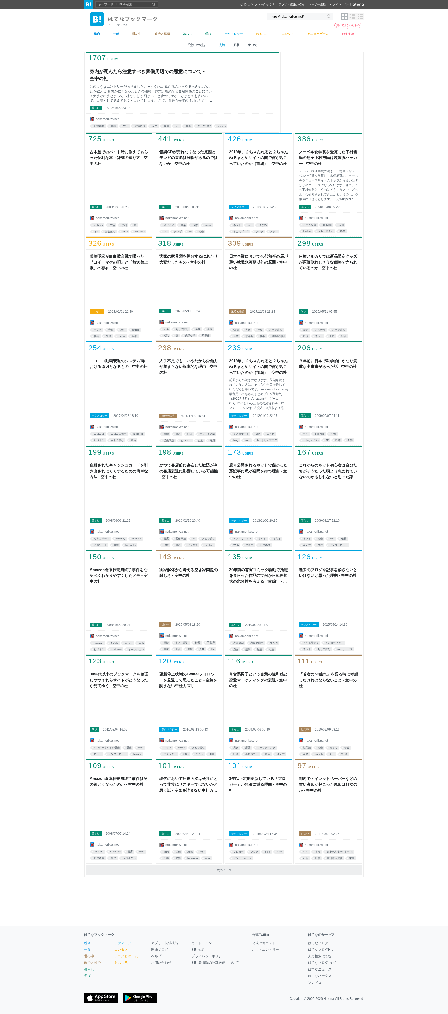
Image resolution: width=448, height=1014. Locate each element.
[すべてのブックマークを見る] (119, 185)
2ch (250, 225)
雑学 (116, 545)
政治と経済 (237, 311)
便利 (124, 225)
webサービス (345, 649)
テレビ (178, 231)
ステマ (274, 231)
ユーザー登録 (317, 4)
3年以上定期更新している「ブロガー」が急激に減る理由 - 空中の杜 (258, 784)
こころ (199, 754)
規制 (247, 649)
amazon (98, 642)
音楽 (183, 225)
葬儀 (166, 126)
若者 (346, 747)
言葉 (267, 754)
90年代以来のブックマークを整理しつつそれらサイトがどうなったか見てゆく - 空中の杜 (119, 680)
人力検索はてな (320, 956)
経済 (305, 336)
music (208, 225)
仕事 (262, 336)
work (207, 858)
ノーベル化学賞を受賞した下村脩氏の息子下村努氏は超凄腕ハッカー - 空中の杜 (328, 158)
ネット (237, 225)
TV (190, 231)
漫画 (236, 649)
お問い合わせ (161, 963)
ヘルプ (156, 956)
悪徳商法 (140, 126)
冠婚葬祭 (99, 126)
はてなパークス (320, 976)
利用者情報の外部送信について (215, 963)
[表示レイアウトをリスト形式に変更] (352, 16)
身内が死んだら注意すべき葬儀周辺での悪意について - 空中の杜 (147, 75)
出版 (166, 545)
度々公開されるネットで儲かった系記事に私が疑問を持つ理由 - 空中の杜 (258, 471)
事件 (113, 858)
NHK (108, 336)
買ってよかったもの (348, 25)
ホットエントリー (265, 949)
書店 (166, 538)
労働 (236, 329)
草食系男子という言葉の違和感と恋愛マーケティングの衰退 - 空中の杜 (258, 680)
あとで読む (204, 126)
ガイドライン (202, 943)
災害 (317, 851)
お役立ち (110, 231)
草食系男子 (251, 754)
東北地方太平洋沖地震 (340, 851)
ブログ (259, 231)
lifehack (98, 225)
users (103, 58)
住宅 (209, 329)
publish (209, 545)
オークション (136, 649)
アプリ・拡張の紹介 (291, 4)
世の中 (165, 624)
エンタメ (97, 311)
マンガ (274, 642)
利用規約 (198, 949)
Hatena (329, 999)
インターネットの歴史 (107, 747)
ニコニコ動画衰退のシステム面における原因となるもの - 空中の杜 (119, 364)
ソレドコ (314, 982)
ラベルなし (129, 858)
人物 (341, 224)
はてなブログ (318, 943)
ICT (212, 754)
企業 (236, 336)
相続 (166, 642)
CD (165, 231)
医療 (338, 440)
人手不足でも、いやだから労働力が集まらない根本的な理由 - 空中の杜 (188, 367)
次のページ (224, 870)
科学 (342, 231)
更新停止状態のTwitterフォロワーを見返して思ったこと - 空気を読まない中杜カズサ (188, 680)
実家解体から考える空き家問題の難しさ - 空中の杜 (188, 572)
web (247, 440)
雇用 (212, 440)
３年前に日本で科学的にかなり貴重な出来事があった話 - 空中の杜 (328, 364)
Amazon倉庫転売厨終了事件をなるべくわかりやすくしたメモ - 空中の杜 (119, 575)
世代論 (307, 747)
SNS (186, 754)
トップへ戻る (120, 25)
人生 (154, 126)
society (222, 126)
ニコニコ (99, 433)
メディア (169, 225)
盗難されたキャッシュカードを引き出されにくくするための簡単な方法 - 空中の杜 (119, 471)
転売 (305, 329)
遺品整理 (190, 335)
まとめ (263, 225)
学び (303, 311)
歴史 (122, 329)
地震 (317, 858)
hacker (307, 231)
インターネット (339, 545)
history (137, 754)
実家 (166, 649)
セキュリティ (325, 231)
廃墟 (190, 649)
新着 (236, 45)
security (327, 224)
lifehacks (140, 231)
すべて (252, 45)
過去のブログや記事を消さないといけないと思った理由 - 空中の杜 (328, 572)
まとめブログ (241, 231)
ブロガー (238, 851)
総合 (87, 943)
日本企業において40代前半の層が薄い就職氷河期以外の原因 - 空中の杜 (258, 262)
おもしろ (121, 963)
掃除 (166, 335)
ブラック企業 (207, 434)
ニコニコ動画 (119, 433)
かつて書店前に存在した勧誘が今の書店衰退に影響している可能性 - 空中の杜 (188, 471)
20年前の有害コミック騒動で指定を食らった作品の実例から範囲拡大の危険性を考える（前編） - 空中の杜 (258, 576)
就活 (166, 851)
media (121, 336)
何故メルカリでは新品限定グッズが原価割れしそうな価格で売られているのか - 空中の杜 (328, 262)
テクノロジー (239, 207)
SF (327, 440)
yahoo (128, 642)
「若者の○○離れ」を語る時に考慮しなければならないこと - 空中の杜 (328, 680)
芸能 (134, 336)
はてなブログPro (320, 949)
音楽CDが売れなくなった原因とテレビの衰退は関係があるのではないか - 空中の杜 (188, 158)
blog (236, 440)
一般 (87, 949)
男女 (236, 747)
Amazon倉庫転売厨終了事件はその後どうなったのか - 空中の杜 (119, 781)
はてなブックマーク (99, 935)
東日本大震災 (334, 858)
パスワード (100, 545)
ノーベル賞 (309, 224)
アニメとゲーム (126, 956)
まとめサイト (241, 433)
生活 (125, 126)
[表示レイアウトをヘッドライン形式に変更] (360, 16)
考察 (195, 225)
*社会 (344, 754)
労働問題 (169, 440)
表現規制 (238, 642)
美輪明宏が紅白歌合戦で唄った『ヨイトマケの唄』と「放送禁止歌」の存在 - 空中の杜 (119, 262)
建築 (197, 642)
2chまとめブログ (267, 440)
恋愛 (247, 747)
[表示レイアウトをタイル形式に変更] (344, 16)
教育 (343, 538)
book (125, 231)
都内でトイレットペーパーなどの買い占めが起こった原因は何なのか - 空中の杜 (328, 784)
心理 (332, 336)
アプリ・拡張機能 (164, 943)
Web (236, 545)
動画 (133, 440)
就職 (190, 851)
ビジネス (99, 440)
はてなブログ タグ (322, 963)
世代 (247, 329)
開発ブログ (159, 949)
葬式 (113, 126)
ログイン (335, 4)
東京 (351, 858)
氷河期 (249, 336)
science (319, 433)
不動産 (206, 335)
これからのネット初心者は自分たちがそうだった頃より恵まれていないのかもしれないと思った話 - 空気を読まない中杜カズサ (328, 471)
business (116, 649)
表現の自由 (256, 642)
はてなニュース (320, 969)
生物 (333, 433)
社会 (188, 126)
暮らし (96, 107)
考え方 (277, 538)
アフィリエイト (242, 538)
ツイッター (170, 754)
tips (96, 231)
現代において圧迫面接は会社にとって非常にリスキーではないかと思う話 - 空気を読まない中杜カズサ (188, 784)
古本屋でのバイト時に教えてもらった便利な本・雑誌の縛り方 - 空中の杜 (119, 158)
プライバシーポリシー (208, 956)
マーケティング (266, 747)
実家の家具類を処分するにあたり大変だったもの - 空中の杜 (188, 259)
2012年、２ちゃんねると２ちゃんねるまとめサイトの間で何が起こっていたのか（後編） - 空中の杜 (258, 367)
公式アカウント (264, 943)
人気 (222, 45)
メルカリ (320, 329)
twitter (181, 747)
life (177, 126)
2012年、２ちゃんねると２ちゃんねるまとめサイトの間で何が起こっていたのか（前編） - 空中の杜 (258, 158)
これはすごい (311, 440)
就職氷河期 (278, 336)
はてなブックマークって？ (257, 4)
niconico (138, 433)
